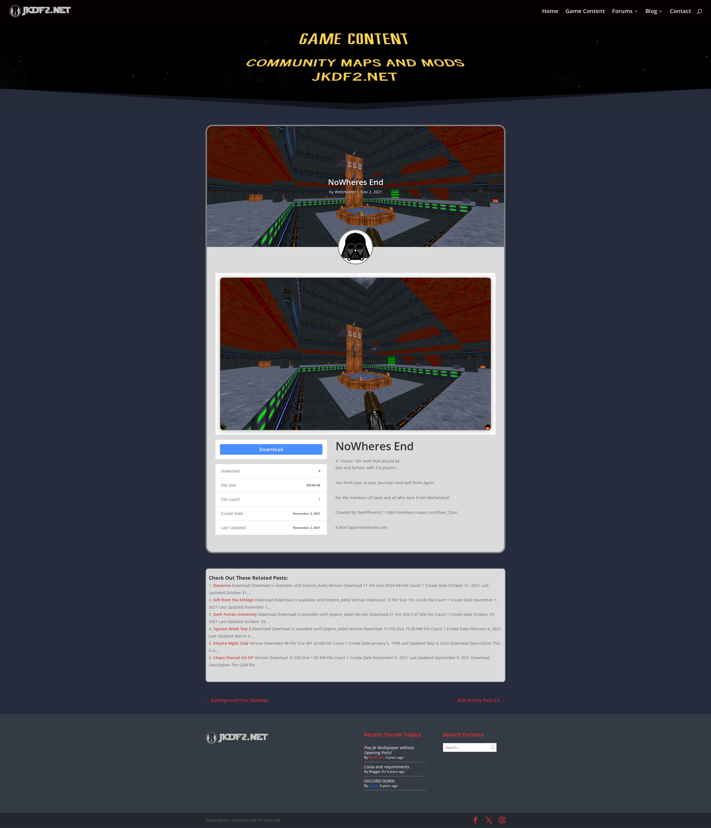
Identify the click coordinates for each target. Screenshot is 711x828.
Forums (622, 12)
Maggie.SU (377, 771)
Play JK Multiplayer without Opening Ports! (389, 750)
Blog (651, 12)
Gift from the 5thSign (233, 599)
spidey (374, 785)
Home (550, 12)
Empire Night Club (230, 643)
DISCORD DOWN (379, 781)
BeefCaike (377, 757)
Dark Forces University (235, 614)
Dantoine (222, 585)
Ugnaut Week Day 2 (232, 628)
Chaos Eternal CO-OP (233, 657)
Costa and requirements (386, 766)
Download (271, 449)
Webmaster (345, 191)
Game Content (585, 12)
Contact (680, 12)
